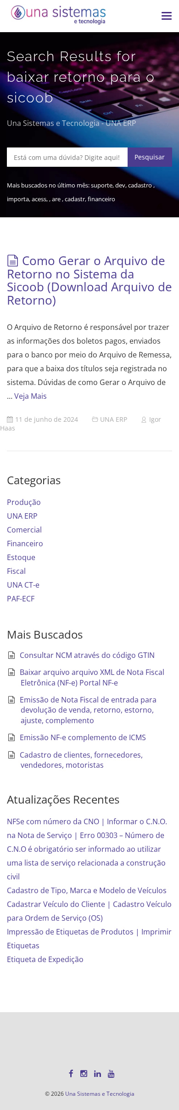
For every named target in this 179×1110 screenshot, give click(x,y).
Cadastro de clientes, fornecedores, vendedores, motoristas (81, 760)
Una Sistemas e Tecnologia (99, 1093)
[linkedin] (97, 1073)
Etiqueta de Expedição (45, 959)
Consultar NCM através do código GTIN (87, 655)
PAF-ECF (20, 599)
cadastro (140, 185)
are (57, 199)
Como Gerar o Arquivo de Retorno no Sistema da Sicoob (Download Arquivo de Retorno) (89, 280)
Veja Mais (30, 396)
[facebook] (71, 1073)
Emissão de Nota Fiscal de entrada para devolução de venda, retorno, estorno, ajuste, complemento (88, 710)
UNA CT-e (23, 585)
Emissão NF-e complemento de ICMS (83, 737)
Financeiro (25, 543)
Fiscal (16, 571)
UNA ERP (113, 419)
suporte (101, 185)
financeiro (101, 199)
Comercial (24, 530)
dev (120, 185)
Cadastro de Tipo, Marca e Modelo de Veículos (87, 890)
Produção (24, 502)
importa (18, 199)
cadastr (75, 199)
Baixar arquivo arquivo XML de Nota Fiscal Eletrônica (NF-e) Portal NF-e (92, 677)
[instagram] (84, 1073)
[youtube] (111, 1073)
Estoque (21, 557)
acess (39, 199)
